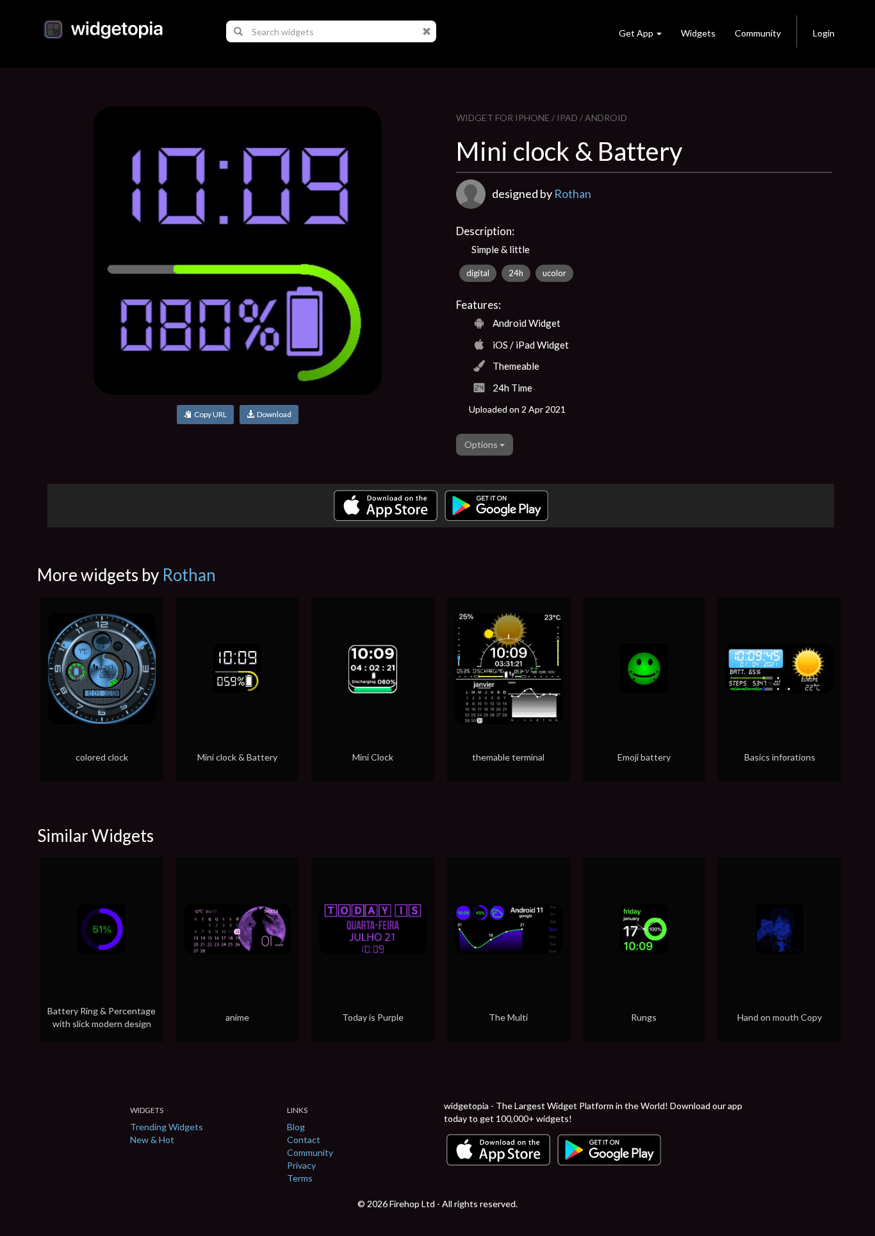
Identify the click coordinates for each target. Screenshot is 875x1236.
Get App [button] (636, 33)
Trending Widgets (166, 1126)
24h (516, 273)
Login (824, 33)
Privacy (301, 1165)
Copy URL (209, 414)
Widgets (698, 33)
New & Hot (152, 1139)
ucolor (554, 273)
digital (477, 273)
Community (758, 33)
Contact (303, 1139)
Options (482, 444)
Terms (300, 1178)
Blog (296, 1126)
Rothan (572, 193)
